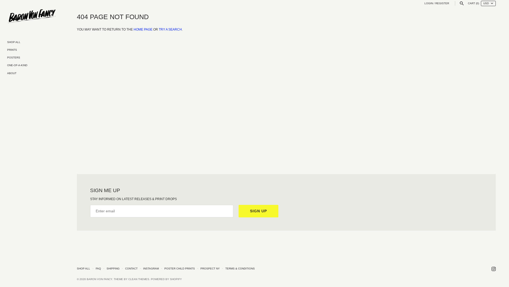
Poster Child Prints (179, 268)
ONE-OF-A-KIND (17, 65)
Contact (131, 268)
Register (442, 3)
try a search (170, 29)
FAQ (98, 268)
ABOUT (11, 73)
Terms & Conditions (240, 268)
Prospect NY (210, 268)
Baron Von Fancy (99, 279)
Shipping (113, 268)
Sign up (258, 211)
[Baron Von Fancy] (32, 16)
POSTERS (13, 57)
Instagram (151, 268)
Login (428, 3)
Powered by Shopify (166, 279)
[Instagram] (494, 269)
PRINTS (12, 49)
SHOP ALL (13, 42)
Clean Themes (138, 279)
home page (143, 29)
